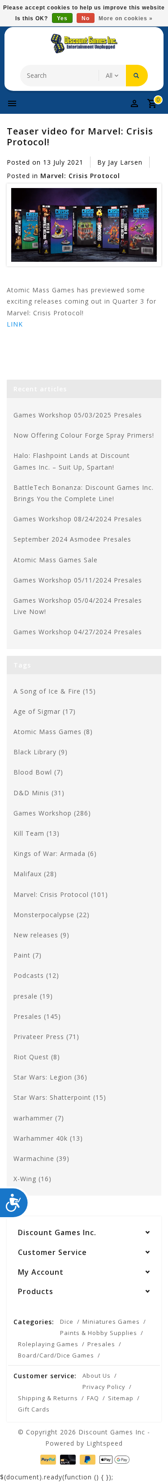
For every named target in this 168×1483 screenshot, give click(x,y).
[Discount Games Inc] (84, 44)
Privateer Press (46, 1036)
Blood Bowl (38, 772)
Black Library (40, 752)
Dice (66, 1321)
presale (33, 996)
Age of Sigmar (44, 711)
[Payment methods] (47, 1459)
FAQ (93, 1398)
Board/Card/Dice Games (56, 1355)
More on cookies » (126, 18)
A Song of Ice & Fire (54, 691)
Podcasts (36, 975)
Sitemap (121, 1398)
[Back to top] (150, 1461)
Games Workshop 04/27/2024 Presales (77, 631)
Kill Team (36, 833)
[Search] (137, 75)
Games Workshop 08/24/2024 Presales (77, 519)
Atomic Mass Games (53, 731)
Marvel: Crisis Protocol (80, 175)
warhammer (38, 1118)
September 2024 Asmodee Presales (72, 539)
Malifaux (35, 873)
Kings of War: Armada (55, 853)
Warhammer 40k (48, 1138)
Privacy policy (103, 1387)
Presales (37, 1016)
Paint (27, 955)
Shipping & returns (48, 1398)
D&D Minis (39, 793)
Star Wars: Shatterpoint (59, 1097)
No (86, 18)
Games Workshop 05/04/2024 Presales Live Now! (77, 606)
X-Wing (32, 1178)
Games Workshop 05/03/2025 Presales (77, 415)
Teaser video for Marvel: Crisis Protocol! (80, 136)
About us (96, 1375)
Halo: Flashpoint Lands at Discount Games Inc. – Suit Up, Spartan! (71, 461)
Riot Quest (36, 1057)
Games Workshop (52, 813)
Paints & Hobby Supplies (98, 1333)
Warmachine (41, 1158)
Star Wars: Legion (50, 1077)
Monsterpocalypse (51, 914)
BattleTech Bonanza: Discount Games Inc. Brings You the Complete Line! (83, 493)
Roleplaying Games (48, 1344)
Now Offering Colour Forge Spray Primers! (83, 435)
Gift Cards (34, 1409)
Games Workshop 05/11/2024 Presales (77, 580)
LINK (15, 324)
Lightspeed (104, 1443)
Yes (62, 18)
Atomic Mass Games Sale (55, 560)
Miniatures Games (111, 1321)
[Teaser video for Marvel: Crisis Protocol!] (84, 225)
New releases (41, 935)
